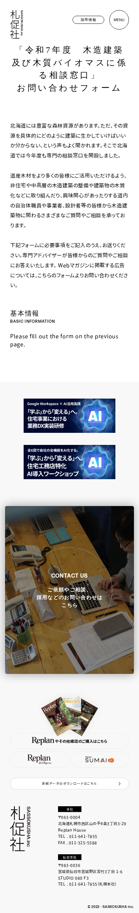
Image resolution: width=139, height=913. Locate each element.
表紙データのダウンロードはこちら (69, 783)
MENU (119, 20)
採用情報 (88, 19)
